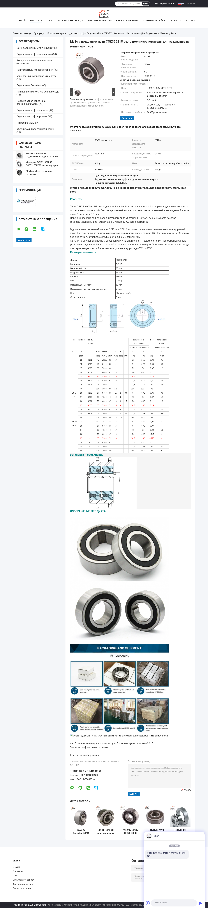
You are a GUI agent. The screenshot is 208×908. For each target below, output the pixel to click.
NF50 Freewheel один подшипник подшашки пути (106, 831)
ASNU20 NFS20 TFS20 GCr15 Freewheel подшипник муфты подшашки (130, 831)
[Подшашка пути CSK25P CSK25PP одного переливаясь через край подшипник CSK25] (155, 816)
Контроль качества (100, 20)
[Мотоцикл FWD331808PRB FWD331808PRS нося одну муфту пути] (19, 164)
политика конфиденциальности (30, 905)
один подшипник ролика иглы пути (36, 76)
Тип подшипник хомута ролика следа (37, 91)
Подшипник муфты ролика (31, 116)
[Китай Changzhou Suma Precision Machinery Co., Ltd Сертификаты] (25, 200)
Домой (22, 20)
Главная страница (22, 33)
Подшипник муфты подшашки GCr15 (135, 743)
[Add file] (148, 903)
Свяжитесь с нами (127, 20)
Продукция (39, 33)
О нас (50, 20)
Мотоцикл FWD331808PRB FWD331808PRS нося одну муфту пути (42, 165)
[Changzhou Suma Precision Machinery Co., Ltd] (104, 13)
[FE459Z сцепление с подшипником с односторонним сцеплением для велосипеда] (19, 155)
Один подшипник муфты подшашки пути (95, 743)
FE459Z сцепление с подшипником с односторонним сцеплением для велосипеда (42, 156)
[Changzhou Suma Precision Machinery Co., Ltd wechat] (36, 229)
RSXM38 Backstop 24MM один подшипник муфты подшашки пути (81, 831)
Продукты (36, 20)
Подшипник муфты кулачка (32, 110)
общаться (127, 118)
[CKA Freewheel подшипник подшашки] (19, 172)
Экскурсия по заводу (70, 20)
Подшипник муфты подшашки (63, 33)
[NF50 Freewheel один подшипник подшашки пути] (105, 816)
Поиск (145, 4)
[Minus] (200, 836)
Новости (176, 20)
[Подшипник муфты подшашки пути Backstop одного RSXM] (180, 816)
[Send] (200, 903)
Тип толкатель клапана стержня (34, 69)
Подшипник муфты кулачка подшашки (89, 747)
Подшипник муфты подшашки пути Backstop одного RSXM (180, 831)
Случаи (190, 20)
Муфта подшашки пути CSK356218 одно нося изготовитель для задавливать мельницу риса (91, 102)
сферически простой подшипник (35, 129)
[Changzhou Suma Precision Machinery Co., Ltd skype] (44, 229)
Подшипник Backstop (28, 85)
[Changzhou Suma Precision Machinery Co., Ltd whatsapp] (28, 229)
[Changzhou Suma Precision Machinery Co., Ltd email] (20, 229)
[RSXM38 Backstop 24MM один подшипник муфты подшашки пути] (81, 816)
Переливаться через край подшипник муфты (31, 102)
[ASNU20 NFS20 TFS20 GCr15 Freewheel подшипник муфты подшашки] (130, 816)
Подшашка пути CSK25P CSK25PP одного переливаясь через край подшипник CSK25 (155, 831)
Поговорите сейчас (165, 3)
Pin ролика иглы (25, 122)
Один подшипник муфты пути (33, 48)
